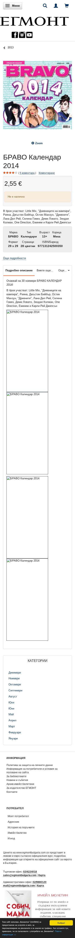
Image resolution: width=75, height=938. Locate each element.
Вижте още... (45, 270)
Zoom (39, 143)
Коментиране (47, 173)
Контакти (11, 791)
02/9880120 (39, 882)
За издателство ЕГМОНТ (21, 788)
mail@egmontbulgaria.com (19, 885)
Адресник (13, 821)
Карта (41, 875)
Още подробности (14, 258)
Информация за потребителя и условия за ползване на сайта (32, 770)
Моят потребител (18, 816)
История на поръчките (21, 827)
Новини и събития (17, 780)
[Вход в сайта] (56, 5)
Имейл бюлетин (17, 832)
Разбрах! (61, 922)
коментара (27, 173)
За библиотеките (16, 776)
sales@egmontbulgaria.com (19, 875)
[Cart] (66, 5)
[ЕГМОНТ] (34, 20)
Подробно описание (18, 270)
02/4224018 (30, 871)
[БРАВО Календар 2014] (37, 95)
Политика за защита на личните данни (29, 765)
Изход (11, 838)
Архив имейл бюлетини (20, 784)
